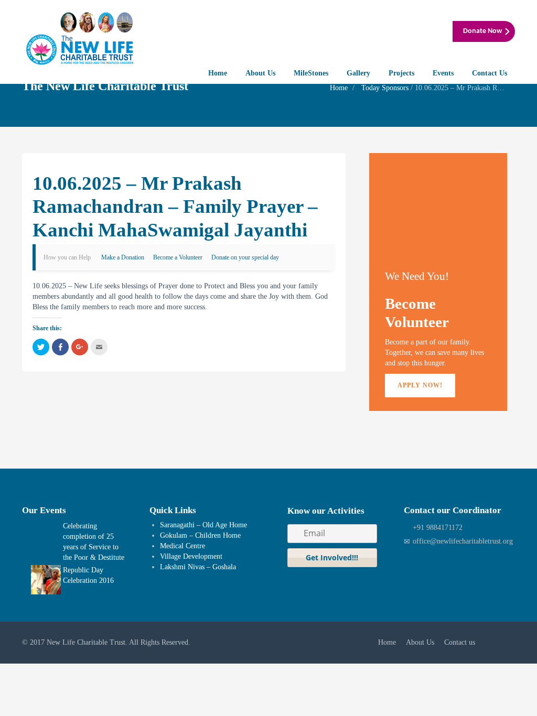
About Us (260, 73)
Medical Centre (182, 546)
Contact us (459, 642)
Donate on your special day (245, 257)
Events (443, 73)
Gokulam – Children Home (200, 535)
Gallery (358, 73)
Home (217, 73)
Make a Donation (122, 257)
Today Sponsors (385, 88)
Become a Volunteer (177, 257)
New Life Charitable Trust (86, 642)
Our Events (44, 510)
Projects (401, 73)
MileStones (311, 73)
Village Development (191, 556)
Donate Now (482, 31)
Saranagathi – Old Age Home (203, 525)
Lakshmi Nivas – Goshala (198, 567)
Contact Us (489, 73)
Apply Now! (420, 385)
